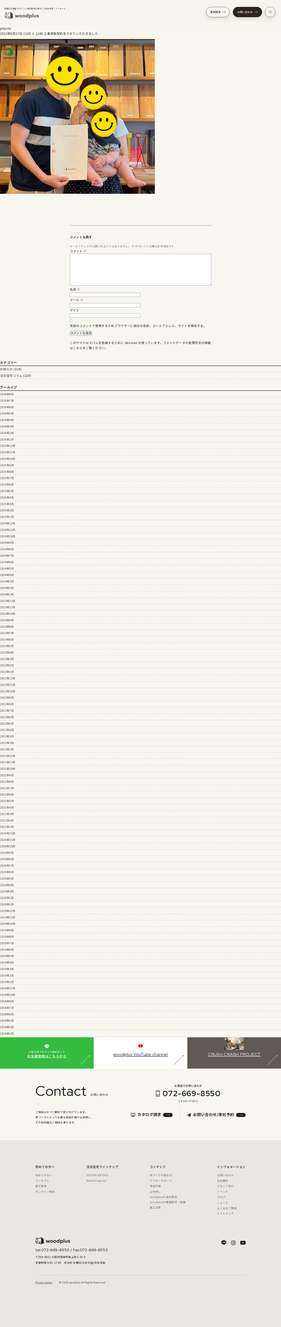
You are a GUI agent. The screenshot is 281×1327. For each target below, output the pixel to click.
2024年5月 (7, 568)
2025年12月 (7, 446)
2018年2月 (7, 1033)
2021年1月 (7, 827)
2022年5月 (7, 723)
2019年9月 (7, 930)
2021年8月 (7, 782)
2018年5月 (7, 1020)
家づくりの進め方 (161, 1175)
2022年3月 (7, 736)
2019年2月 (7, 975)
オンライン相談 (45, 1191)
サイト (74, 310)
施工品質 (155, 1207)
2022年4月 (7, 730)
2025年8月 (7, 472)
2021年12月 (7, 756)
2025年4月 (7, 497)
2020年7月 (7, 865)
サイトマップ (225, 1213)
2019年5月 (7, 956)
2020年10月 (7, 846)
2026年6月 (7, 407)
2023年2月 (7, 665)
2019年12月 (7, 911)
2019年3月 (7, 969)
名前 (75, 289)
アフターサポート (161, 1181)
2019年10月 (7, 923)
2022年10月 (7, 691)
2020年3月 (7, 891)
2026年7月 (7, 400)
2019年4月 (7, 962)
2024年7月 (7, 555)
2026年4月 (7, 420)
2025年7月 (7, 478)
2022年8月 (7, 704)
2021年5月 (7, 801)
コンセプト (42, 1181)
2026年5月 (7, 413)
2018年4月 (7, 1027)
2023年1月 (7, 672)
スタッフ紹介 (225, 1186)
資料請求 (215, 12)
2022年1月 (7, 749)
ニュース (222, 1203)
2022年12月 (7, 678)
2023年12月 (7, 601)
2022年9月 (7, 697)
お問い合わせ (245, 12)
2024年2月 (7, 588)
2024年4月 (7, 575)
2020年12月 (7, 833)
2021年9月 (7, 775)
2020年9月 (7, 853)
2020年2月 (7, 898)
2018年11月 (7, 988)
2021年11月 (7, 762)
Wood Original (96, 1181)
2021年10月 (7, 769)
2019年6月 (7, 949)
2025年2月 (7, 510)
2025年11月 (7, 452)
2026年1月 (7, 439)
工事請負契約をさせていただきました (71, 33)
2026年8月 (7, 394)
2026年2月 (7, 433)
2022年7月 (7, 710)
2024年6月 (7, 562)
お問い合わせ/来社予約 (213, 1114)
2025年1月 (7, 517)
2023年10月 (7, 614)
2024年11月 (7, 530)
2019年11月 (7, 917)
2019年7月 (7, 943)
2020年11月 (7, 840)
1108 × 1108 (33, 33)
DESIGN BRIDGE (97, 1175)
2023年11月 (7, 607)
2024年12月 (7, 523)
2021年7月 (7, 788)
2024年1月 (7, 594)
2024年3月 (7, 581)
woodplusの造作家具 (163, 1197)
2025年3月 (7, 504)
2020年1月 (7, 904)
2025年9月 (7, 465)
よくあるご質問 (226, 1208)
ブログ (221, 1197)
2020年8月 (7, 859)
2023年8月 (7, 627)
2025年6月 (7, 484)
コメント (78, 251)
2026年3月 (7, 426)
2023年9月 (7, 620)
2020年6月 (7, 872)
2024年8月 (7, 549)
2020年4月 (7, 885)
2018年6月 (7, 1014)
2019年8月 (7, 936)
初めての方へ (43, 1175)
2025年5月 (7, 491)
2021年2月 (7, 820)
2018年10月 (7, 995)
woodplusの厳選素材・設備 (167, 1202)
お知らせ (6, 369)
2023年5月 (7, 646)
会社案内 (222, 1181)
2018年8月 (7, 1001)
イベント (222, 1191)
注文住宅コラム (11, 375)
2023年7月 (7, 633)
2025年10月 (7, 459)
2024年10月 (7, 536)
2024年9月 (7, 542)
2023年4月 (7, 652)
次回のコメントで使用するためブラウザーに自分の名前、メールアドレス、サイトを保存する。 (138, 325)
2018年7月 (7, 1008)
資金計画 (155, 1186)
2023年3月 (7, 659)
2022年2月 (7, 743)
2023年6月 (7, 639)
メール (76, 299)
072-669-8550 (191, 1093)
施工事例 (41, 1186)
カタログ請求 (149, 1114)
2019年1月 (7, 982)
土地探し (155, 1191)
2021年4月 (7, 807)
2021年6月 (7, 794)
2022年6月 (7, 717)
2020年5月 (7, 878)
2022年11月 (7, 685)
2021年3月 (7, 814)
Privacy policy (43, 1282)
